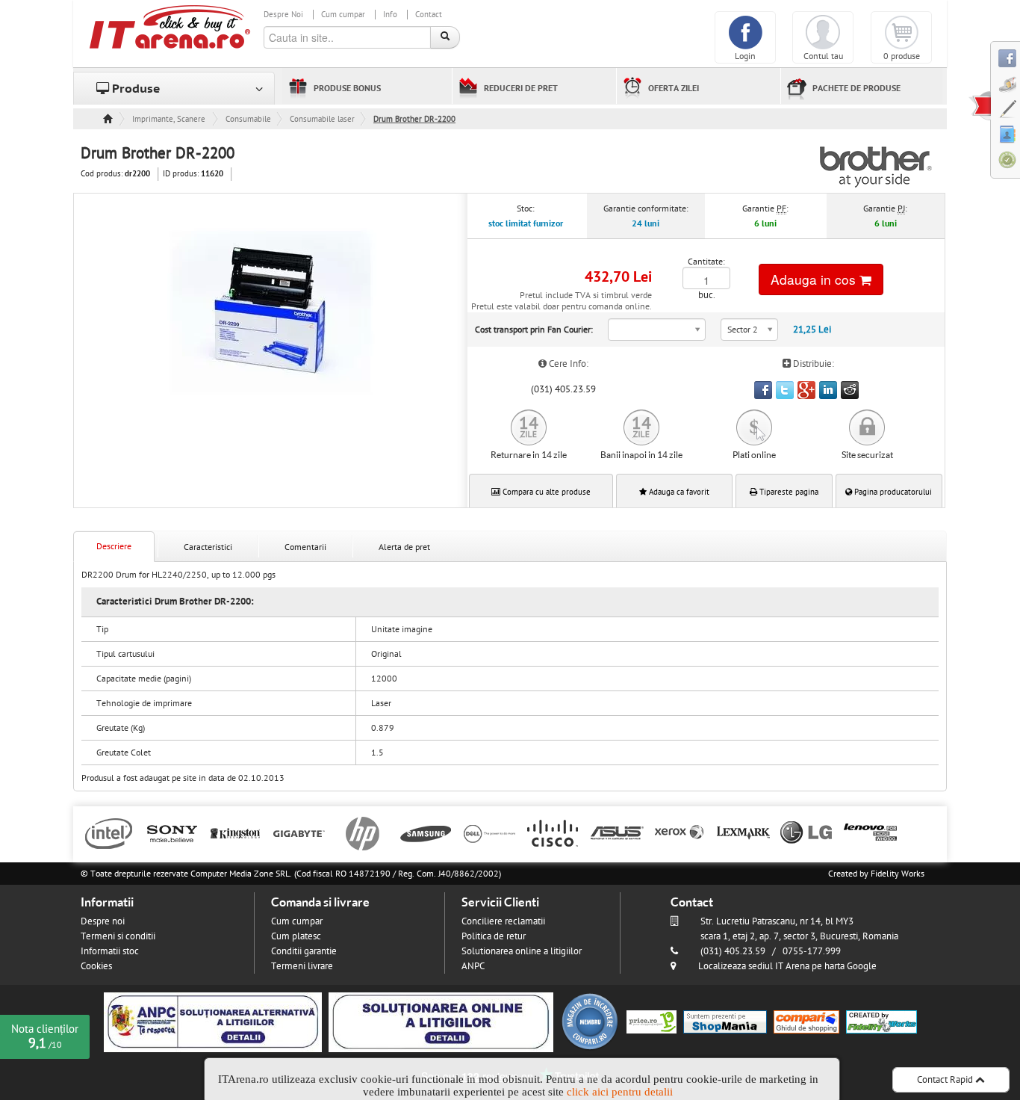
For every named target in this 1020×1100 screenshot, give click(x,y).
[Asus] (616, 832)
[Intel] (109, 832)
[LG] (807, 832)
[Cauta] (445, 37)
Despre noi (103, 921)
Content (979, 105)
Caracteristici (208, 547)
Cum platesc (296, 936)
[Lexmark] (743, 832)
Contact (428, 14)
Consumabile (248, 119)
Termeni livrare (302, 966)
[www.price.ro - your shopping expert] (651, 1021)
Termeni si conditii (118, 936)
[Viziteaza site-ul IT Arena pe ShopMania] (725, 1021)
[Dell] (489, 832)
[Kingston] (236, 832)
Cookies (96, 966)
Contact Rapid (946, 1080)
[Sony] (172, 832)
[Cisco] (553, 832)
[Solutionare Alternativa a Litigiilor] (213, 1021)
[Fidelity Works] (881, 1021)
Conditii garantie (304, 951)
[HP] (363, 832)
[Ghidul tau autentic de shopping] (806, 1021)
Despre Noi (283, 14)
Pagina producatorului (892, 492)
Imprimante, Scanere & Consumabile (169, 119)
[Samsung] (426, 832)
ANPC (473, 966)
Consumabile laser (322, 119)
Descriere (113, 546)
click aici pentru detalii (620, 1092)
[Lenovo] (870, 832)
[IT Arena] (170, 26)
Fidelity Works (897, 873)
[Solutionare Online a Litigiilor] (441, 1021)
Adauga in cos (815, 279)
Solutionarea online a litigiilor (521, 951)
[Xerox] (680, 832)
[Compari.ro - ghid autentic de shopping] (590, 1021)
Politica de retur (493, 936)
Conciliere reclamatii (503, 921)
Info (390, 14)
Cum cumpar (343, 14)
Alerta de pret (404, 547)
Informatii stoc (110, 951)
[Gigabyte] (299, 832)
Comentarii (305, 547)
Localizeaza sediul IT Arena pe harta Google (787, 966)
